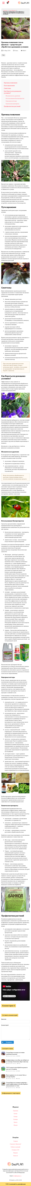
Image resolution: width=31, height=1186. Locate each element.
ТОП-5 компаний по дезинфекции (16, 1184)
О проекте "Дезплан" (15, 1144)
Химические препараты (12, 103)
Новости (15, 1155)
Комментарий (5, 1025)
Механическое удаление (13, 95)
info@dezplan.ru (17, 1176)
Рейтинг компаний (15, 1147)
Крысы (15, 1122)
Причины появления (10, 82)
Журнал (15, 1152)
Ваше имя (3, 1019)
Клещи (15, 1116)
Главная (15, 1141)
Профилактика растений (12, 106)
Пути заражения (9, 85)
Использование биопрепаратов (15, 98)
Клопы (15, 1113)
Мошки (15, 1125)
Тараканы (15, 1110)
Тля (3, 55)
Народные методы (11, 101)
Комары (15, 1119)
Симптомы (7, 88)
